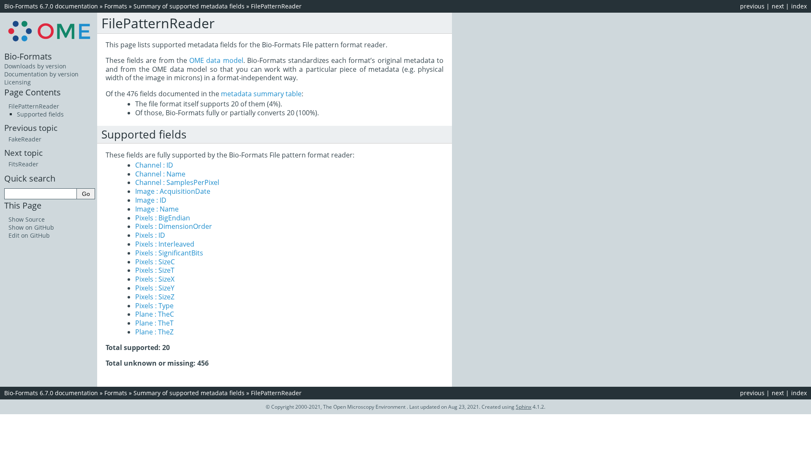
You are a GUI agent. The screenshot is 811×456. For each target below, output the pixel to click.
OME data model (216, 60)
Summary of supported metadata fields (189, 6)
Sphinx (523, 406)
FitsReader (23, 164)
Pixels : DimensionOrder (173, 226)
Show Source (26, 219)
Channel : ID (154, 165)
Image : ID (150, 200)
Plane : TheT (154, 323)
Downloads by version (35, 66)
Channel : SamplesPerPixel (177, 182)
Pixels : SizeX (154, 279)
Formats (115, 6)
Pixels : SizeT (154, 270)
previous (752, 6)
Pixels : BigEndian (162, 218)
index (799, 6)
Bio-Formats (28, 56)
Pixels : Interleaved (164, 244)
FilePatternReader (276, 6)
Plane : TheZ (154, 332)
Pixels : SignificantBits (169, 253)
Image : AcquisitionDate (172, 191)
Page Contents (32, 92)
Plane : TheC (154, 314)
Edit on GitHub (29, 235)
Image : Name (157, 209)
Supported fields (40, 114)
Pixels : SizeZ (154, 296)
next (778, 6)
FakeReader (24, 139)
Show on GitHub (31, 227)
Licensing (17, 82)
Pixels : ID (150, 235)
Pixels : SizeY (154, 288)
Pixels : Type (154, 305)
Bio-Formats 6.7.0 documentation (51, 6)
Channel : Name (160, 174)
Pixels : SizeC (155, 261)
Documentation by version (41, 74)
